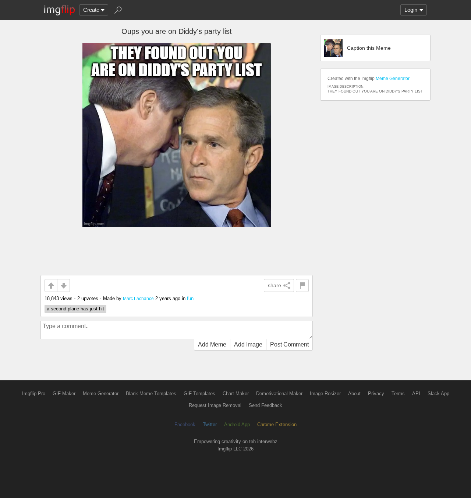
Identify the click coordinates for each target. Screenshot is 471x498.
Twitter (210, 424)
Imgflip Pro (33, 393)
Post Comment (289, 344)
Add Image (248, 344)
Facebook (184, 424)
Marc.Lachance (138, 298)
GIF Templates (199, 393)
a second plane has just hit (75, 308)
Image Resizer (325, 393)
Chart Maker (236, 393)
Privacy (376, 393)
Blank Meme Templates (151, 393)
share (274, 285)
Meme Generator (393, 78)
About (354, 393)
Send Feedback (265, 405)
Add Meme (212, 344)
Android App (237, 424)
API (416, 393)
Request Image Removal (215, 405)
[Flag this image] (302, 285)
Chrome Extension (277, 424)
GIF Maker (64, 393)
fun (190, 298)
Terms (398, 393)
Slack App (438, 393)
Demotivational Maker (279, 393)
